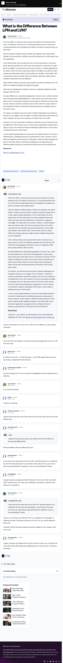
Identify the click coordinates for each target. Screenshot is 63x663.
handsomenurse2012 (14, 367)
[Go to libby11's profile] (4, 398)
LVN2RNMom (12, 474)
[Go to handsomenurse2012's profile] (4, 368)
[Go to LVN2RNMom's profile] (4, 475)
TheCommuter (12, 36)
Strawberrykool (12, 427)
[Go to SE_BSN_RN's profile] (4, 187)
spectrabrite (12, 335)
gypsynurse (11, 351)
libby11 (10, 397)
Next (8, 180)
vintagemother (12, 455)
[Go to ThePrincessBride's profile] (4, 411)
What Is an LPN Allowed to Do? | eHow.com (40, 317)
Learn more (3, 4)
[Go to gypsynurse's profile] (4, 352)
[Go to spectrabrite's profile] (4, 336)
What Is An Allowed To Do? (13, 152)
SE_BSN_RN (11, 186)
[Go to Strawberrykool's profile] (4, 428)
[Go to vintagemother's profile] (4, 456)
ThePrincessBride (13, 411)
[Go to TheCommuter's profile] (4, 37)
